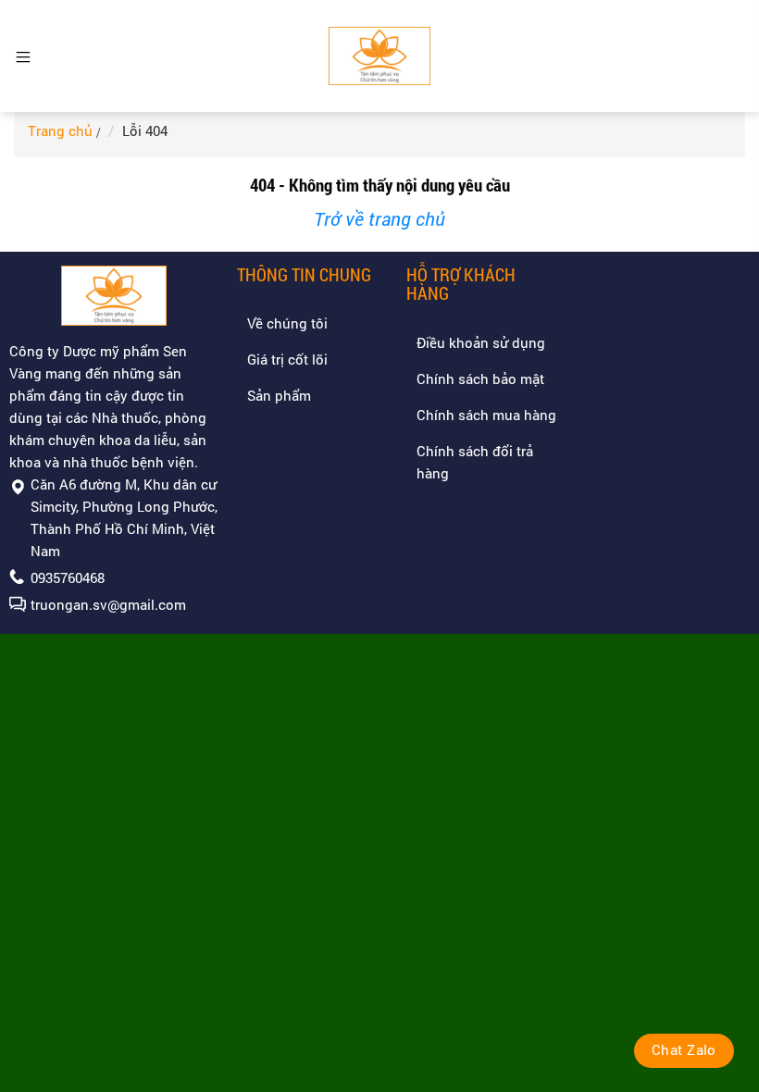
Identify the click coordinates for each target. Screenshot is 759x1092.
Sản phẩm (279, 395)
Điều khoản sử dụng (481, 342)
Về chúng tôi (287, 323)
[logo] (380, 56)
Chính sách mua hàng (486, 414)
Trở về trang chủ (379, 218)
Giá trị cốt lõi (287, 359)
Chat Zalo (684, 1049)
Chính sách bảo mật (480, 378)
